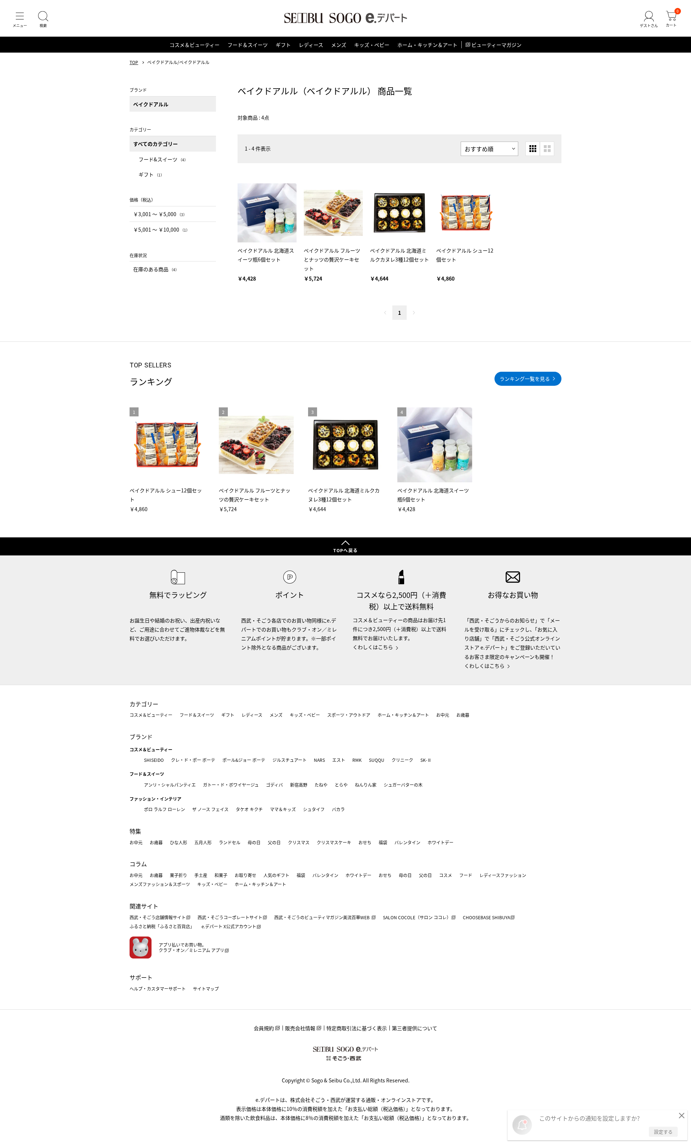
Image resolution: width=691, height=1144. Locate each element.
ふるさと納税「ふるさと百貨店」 (162, 926)
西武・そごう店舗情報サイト (158, 917)
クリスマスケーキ (334, 842)
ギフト (283, 44)
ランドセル (229, 842)
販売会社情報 (300, 1028)
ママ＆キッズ (283, 809)
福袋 (383, 842)
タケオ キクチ (249, 809)
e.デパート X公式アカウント (229, 926)
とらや (341, 785)
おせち (364, 842)
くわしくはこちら (373, 647)
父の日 (274, 842)
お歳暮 (462, 715)
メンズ (338, 44)
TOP (134, 62)
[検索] (43, 19)
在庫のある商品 (156, 269)
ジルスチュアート (289, 760)
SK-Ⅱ (426, 760)
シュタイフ (314, 809)
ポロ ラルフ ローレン (164, 809)
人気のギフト (276, 875)
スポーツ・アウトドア (348, 715)
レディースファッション (502, 875)
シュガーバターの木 (403, 785)
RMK (357, 760)
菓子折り (178, 875)
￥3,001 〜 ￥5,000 (160, 214)
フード (465, 875)
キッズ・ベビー (371, 44)
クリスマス (299, 842)
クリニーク (402, 760)
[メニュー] (20, 19)
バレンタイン (407, 842)
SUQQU (376, 760)
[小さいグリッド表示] (532, 149)
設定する (663, 1131)
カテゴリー (144, 704)
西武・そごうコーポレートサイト (230, 917)
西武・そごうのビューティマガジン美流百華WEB (322, 917)
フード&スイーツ (163, 159)
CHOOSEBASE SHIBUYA (486, 917)
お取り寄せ (245, 875)
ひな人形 (178, 842)
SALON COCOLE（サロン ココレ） (417, 917)
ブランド (141, 736)
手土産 (200, 875)
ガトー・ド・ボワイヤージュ (231, 785)
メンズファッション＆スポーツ (160, 884)
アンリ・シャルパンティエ (170, 785)
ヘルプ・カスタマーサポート (158, 989)
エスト (338, 760)
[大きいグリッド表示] (547, 149)
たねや (321, 785)
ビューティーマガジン (496, 44)
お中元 (442, 715)
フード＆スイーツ (247, 44)
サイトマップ (206, 989)
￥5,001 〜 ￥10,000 (161, 229)
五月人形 (203, 842)
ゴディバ (274, 785)
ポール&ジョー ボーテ (243, 760)
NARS (319, 760)
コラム (138, 863)
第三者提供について (414, 1028)
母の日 (254, 842)
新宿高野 (298, 785)
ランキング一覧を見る (525, 378)
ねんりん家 (365, 785)
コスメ (445, 875)
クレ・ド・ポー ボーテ (193, 760)
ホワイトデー (440, 842)
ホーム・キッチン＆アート (427, 44)
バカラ (338, 809)
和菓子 (220, 875)
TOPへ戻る (345, 550)
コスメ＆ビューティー (195, 44)
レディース (311, 44)
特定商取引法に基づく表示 (356, 1028)
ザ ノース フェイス (210, 809)
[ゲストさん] (649, 19)
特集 (135, 831)
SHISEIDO (154, 760)
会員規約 (264, 1028)
